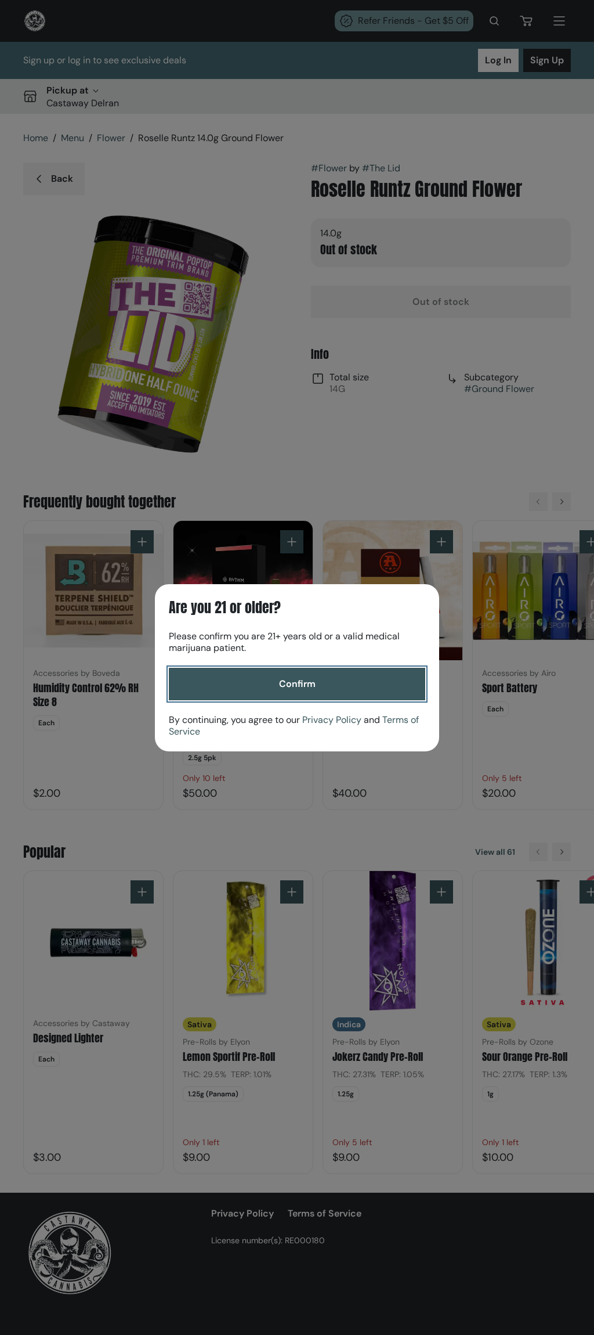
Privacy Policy (331, 720)
